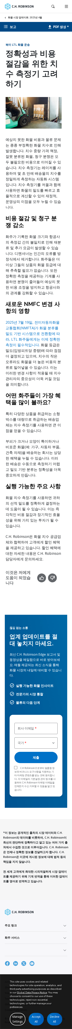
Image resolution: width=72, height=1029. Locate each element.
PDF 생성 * (60, 27)
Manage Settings (17, 1019)
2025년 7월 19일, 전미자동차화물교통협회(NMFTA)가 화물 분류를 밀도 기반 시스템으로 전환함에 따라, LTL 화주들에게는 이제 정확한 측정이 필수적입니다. (33, 333)
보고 (13, 27)
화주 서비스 (12, 937)
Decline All (54, 1019)
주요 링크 (11, 925)
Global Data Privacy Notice (32, 992)
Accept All (36, 1019)
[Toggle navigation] (66, 6)
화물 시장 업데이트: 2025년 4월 (25, 17)
